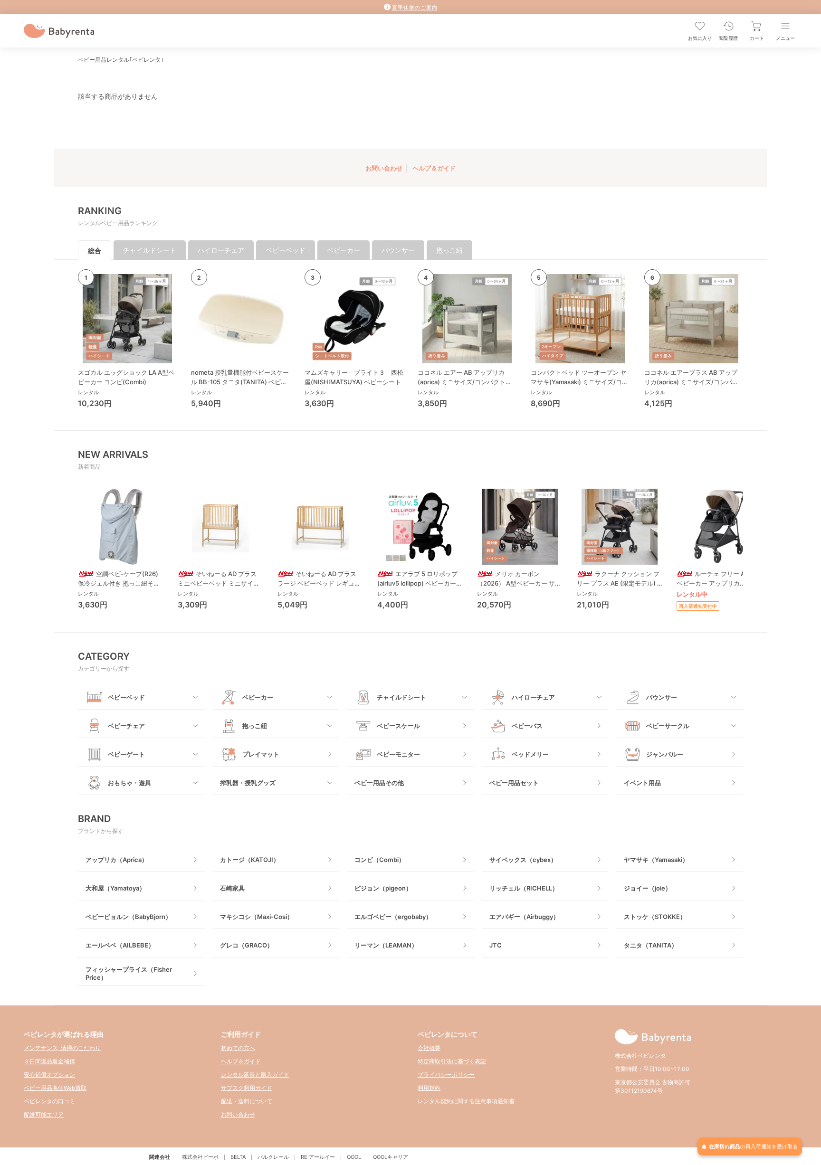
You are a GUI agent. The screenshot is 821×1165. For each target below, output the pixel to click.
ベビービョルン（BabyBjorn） (129, 916)
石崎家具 (232, 888)
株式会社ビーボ (200, 1157)
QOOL (354, 1157)
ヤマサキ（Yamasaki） (656, 859)
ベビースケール (398, 725)
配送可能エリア (44, 1114)
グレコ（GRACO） (246, 945)
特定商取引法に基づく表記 (452, 1061)
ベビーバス (527, 725)
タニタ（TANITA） (651, 945)
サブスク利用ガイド (246, 1087)
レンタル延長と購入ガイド (255, 1074)
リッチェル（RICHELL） (523, 888)
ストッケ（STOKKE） (655, 916)
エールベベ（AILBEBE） (120, 945)
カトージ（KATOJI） (249, 859)
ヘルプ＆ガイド (434, 168)
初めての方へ (238, 1047)
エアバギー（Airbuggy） (524, 916)
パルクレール (273, 1157)
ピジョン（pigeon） (383, 888)
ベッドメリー (530, 754)
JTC (495, 945)
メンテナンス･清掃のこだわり (62, 1047)
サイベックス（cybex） (523, 859)
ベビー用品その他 (379, 782)
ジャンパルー (664, 754)
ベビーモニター (398, 754)
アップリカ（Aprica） (117, 859)
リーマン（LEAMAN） (386, 945)
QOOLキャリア (390, 1157)
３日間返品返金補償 (49, 1061)
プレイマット (260, 754)
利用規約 (429, 1087)
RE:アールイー (318, 1157)
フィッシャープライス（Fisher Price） (129, 973)
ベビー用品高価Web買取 (55, 1087)
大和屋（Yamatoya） (115, 888)
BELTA (238, 1157)
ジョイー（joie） (647, 888)
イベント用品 (642, 782)
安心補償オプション (49, 1074)
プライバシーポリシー (446, 1074)
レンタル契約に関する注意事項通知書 (466, 1101)
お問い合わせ (383, 168)
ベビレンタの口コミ (49, 1101)
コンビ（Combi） (379, 859)
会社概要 (429, 1047)
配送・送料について (246, 1101)
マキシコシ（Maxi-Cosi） (256, 916)
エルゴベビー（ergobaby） (393, 916)
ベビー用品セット (514, 782)
